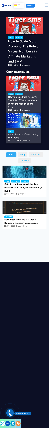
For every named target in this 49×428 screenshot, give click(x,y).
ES (18, 5)
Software (15, 181)
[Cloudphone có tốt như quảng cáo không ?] (23, 120)
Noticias (19, 37)
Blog (11, 37)
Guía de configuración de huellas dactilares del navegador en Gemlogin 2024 (23, 187)
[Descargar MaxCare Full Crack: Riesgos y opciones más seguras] (24, 207)
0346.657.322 (23, 413)
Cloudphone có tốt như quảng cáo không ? (23, 136)
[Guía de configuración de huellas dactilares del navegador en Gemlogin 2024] (24, 172)
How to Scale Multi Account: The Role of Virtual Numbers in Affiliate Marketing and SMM (24, 51)
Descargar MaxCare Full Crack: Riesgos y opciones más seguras (21, 221)
